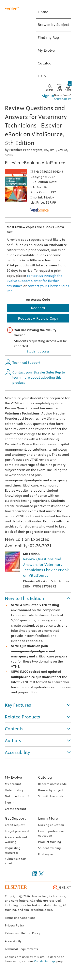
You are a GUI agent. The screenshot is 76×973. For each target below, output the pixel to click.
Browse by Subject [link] (53, 24)
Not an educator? (17, 796)
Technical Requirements (21, 949)
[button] (38, 598)
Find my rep (46, 854)
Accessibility (13, 941)
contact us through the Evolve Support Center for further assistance (34, 281)
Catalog (45, 777)
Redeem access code (52, 784)
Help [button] (42, 76)
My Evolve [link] (46, 50)
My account (13, 784)
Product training (49, 842)
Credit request (15, 825)
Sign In (48, 95)
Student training (49, 848)
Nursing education (51, 825)
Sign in (9, 802)
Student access (38, 351)
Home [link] (43, 11)
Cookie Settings (45, 961)
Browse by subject (50, 790)
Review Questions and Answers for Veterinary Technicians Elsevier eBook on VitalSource (46, 567)
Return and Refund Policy (22, 933)
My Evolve (13, 777)
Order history (14, 790)
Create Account (62, 98)
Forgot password (17, 831)
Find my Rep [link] (48, 37)
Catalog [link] (44, 63)
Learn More (48, 818)
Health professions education (51, 833)
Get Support (15, 818)
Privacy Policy (14, 925)
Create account (15, 809)
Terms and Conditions (20, 918)
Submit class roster (51, 796)
